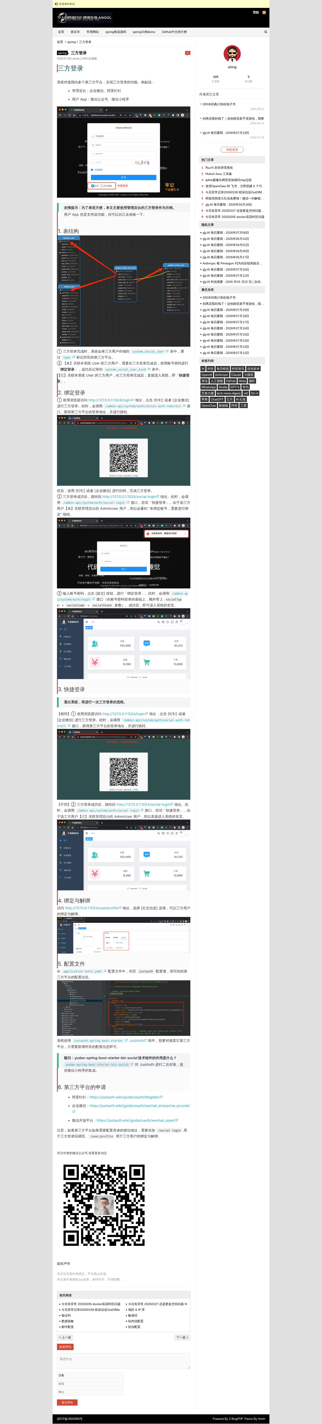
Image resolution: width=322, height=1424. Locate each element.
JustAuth (138, 1040)
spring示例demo (144, 32)
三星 (244, 405)
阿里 (234, 405)
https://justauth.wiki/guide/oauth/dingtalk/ (126, 1097)
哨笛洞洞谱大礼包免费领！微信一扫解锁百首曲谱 (239, 198)
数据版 (223, 405)
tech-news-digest (229, 393)
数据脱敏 (68, 1321)
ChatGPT (217, 399)
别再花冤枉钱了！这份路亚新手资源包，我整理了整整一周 (242, 118)
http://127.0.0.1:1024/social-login (131, 496)
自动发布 (253, 368)
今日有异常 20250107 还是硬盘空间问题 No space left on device (249, 210)
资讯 (205, 381)
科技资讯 (238, 368)
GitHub (231, 381)
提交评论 (67, 1402)
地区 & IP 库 (136, 1309)
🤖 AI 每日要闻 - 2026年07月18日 (226, 316)
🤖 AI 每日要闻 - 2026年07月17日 (226, 322)
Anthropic (221, 375)
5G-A (254, 393)
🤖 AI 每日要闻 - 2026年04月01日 (226, 245)
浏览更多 (232, 149)
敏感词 (132, 1315)
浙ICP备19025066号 (70, 1418)
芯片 (230, 399)
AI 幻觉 (241, 399)
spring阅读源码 (115, 32)
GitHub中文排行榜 (174, 32)
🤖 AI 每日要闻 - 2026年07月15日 (226, 334)
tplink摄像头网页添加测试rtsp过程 (228, 180)
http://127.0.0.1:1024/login (111, 400)
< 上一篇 (65, 1337)
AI (203, 368)
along (76, 58)
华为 (245, 387)
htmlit (261, 1418)
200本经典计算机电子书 (219, 104)
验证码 (66, 1315)
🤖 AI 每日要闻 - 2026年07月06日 (226, 232)
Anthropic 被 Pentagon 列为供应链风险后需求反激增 (239, 263)
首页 (61, 32)
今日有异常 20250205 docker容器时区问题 (91, 1304)
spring (71, 42)
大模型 (248, 375)
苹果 (205, 399)
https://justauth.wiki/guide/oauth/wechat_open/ (137, 1120)
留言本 (75, 32)
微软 (252, 381)
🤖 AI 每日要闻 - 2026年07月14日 (226, 340)
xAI (246, 393)
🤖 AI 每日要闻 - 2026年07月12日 (226, 275)
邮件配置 (68, 1327)
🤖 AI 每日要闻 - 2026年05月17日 (226, 257)
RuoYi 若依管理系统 (219, 167)
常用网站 (93, 32)
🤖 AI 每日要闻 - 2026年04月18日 (228, 204)
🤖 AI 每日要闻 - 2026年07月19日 (226, 133)
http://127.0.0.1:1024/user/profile (93, 908)
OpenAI (207, 375)
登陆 (256, 12)
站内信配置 (135, 1321)
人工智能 (217, 381)
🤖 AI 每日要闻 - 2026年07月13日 (226, 346)
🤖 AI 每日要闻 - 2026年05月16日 (226, 238)
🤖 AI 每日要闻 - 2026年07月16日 (226, 269)
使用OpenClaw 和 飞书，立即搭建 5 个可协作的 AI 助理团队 (246, 186)
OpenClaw (209, 405)
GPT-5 (234, 387)
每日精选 (223, 368)
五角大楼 (208, 393)
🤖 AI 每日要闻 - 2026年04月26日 (226, 251)
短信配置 (134, 1327)
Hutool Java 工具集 (218, 174)
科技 (210, 368)
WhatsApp (209, 387)
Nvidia (223, 387)
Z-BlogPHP (236, 1418)
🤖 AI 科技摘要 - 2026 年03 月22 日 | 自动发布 (235, 281)
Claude (236, 375)
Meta (242, 381)
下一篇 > (182, 1337)
